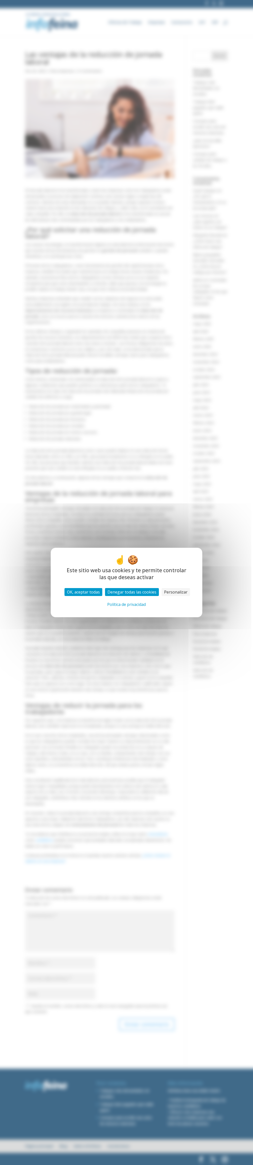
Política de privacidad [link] (126, 604)
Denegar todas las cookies (131, 592)
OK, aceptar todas (83, 592)
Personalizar (176, 592)
